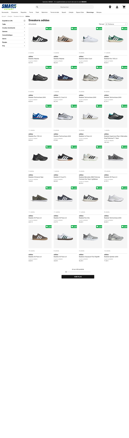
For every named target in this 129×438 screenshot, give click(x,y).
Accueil (4, 16)
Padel (37, 12)
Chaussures (14, 12)
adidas (31, 56)
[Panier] (124, 7)
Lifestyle (71, 12)
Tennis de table (54, 12)
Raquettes (23, 12)
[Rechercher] (37, 7)
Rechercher (64, 7)
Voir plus (78, 277)
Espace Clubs (80, 12)
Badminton (45, 12)
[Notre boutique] (110, 7)
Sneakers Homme (19, 16)
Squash (64, 12)
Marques (99, 12)
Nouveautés (5, 12)
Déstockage (90, 12)
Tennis (31, 12)
